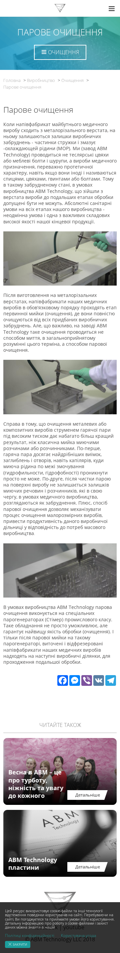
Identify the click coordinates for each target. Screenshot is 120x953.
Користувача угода (78, 935)
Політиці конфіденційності (29, 935)
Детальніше (87, 795)
